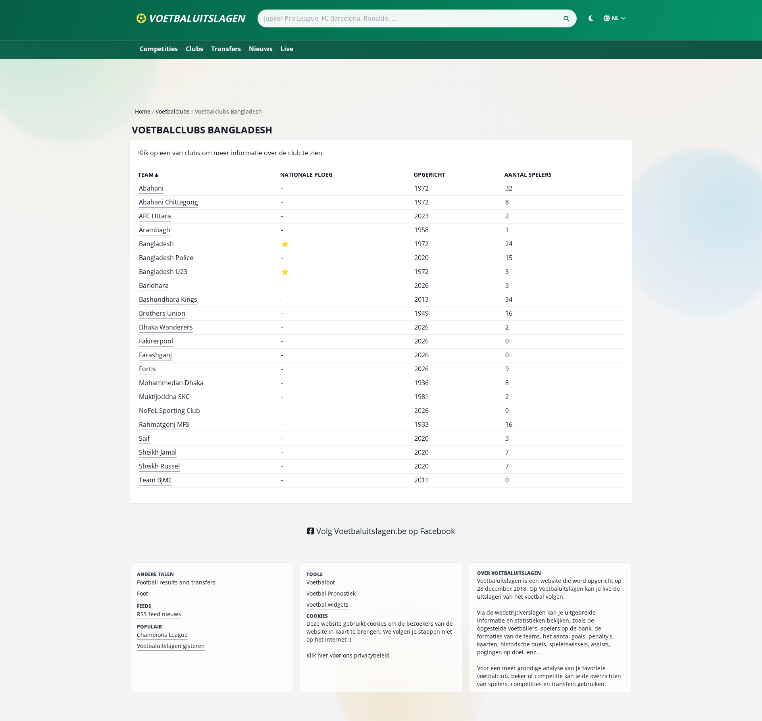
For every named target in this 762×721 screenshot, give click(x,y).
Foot (142, 593)
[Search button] (566, 19)
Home (142, 111)
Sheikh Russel (159, 466)
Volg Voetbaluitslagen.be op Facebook (384, 531)
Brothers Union (162, 313)
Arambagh (154, 230)
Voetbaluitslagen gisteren (171, 646)
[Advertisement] (381, 86)
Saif (144, 438)
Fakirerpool (156, 341)
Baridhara (154, 285)
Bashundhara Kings (168, 299)
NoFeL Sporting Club (169, 410)
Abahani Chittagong (168, 202)
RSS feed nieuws (159, 614)
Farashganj (155, 355)
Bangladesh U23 (163, 271)
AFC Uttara (155, 216)
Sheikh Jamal (158, 452)
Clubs (194, 48)
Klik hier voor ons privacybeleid (348, 655)
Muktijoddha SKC (164, 396)
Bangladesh (156, 243)
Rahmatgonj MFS (164, 424)
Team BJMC (155, 480)
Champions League (162, 634)
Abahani (151, 188)
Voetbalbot (320, 582)
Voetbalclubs (173, 111)
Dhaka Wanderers (166, 327)
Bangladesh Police (166, 257)
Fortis (147, 368)
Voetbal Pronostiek (331, 593)
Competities (159, 48)
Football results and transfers (176, 582)
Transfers (226, 48)
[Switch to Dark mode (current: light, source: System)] (591, 18)
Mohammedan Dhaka (171, 382)
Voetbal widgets (327, 604)
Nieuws (261, 48)
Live (287, 48)
